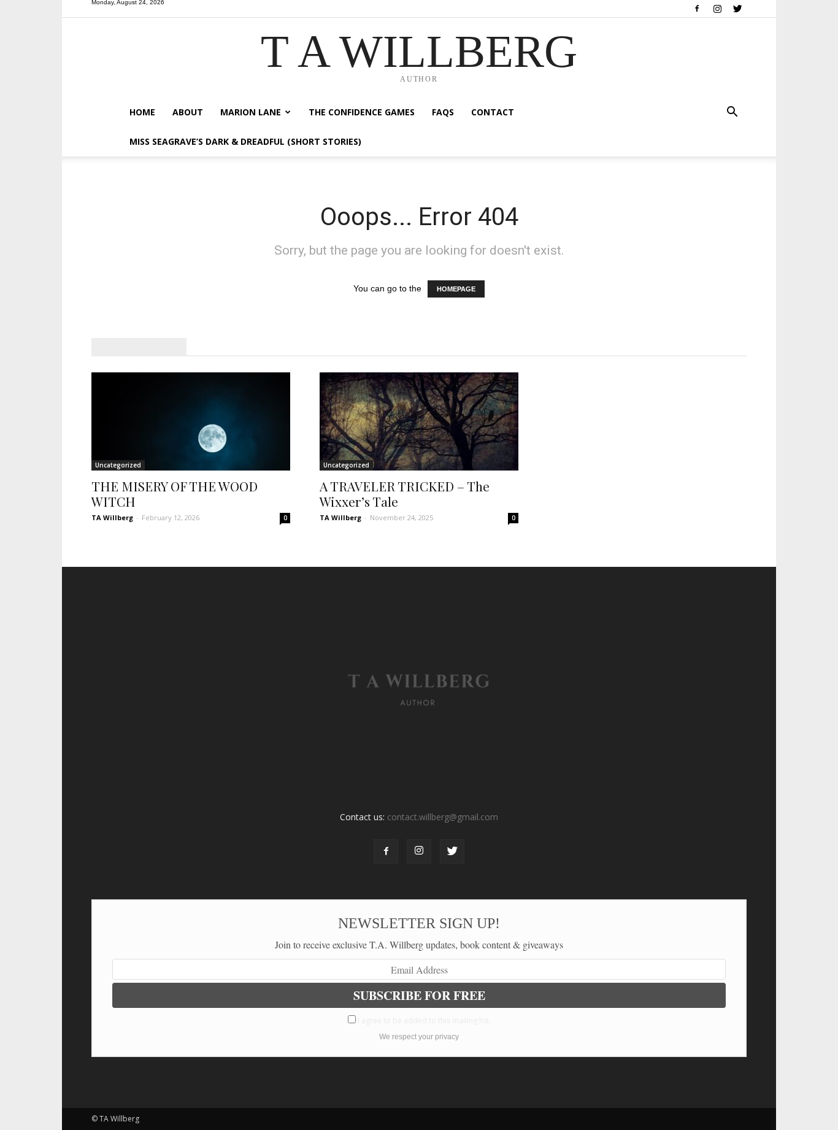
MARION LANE (250, 112)
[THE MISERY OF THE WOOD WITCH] (190, 421)
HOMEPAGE (456, 289)
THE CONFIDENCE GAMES (362, 112)
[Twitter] (737, 9)
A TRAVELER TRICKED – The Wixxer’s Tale (405, 493)
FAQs (443, 112)
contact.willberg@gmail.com (442, 817)
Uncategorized (118, 465)
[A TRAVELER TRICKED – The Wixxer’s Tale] (419, 421)
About (187, 112)
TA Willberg (112, 517)
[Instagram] (717, 9)
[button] (732, 113)
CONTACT (492, 112)
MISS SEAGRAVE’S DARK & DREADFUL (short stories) (245, 141)
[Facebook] (697, 9)
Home (142, 112)
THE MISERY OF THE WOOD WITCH (174, 493)
